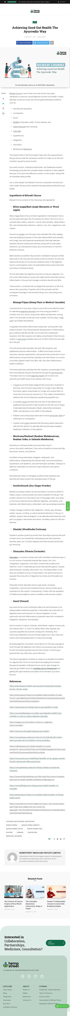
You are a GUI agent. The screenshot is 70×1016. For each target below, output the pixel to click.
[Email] (3, 113)
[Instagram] (29, 976)
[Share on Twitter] (3, 103)
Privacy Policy (44, 996)
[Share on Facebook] (3, 99)
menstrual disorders (14, 836)
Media (25, 993)
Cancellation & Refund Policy (50, 1000)
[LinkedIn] (60, 838)
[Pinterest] (3, 108)
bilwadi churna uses (34, 828)
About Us (26, 990)
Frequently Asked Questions (50, 990)
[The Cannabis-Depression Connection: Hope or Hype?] (35, 891)
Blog (34, 22)
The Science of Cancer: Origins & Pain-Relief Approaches (13, 903)
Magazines (7, 996)
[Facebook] (22, 976)
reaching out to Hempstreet (45, 668)
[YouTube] (35, 976)
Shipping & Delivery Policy (49, 1004)
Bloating (9, 832)
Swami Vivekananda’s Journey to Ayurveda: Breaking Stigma (56, 903)
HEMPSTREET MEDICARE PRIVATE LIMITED (40, 853)
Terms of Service (45, 993)
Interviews (7, 1000)
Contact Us (27, 1000)
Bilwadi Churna (11, 825)
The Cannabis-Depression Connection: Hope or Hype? (33, 2)
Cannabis (20, 832)
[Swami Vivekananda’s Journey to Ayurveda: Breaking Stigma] (56, 891)
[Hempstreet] (35, 11)
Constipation (32, 832)
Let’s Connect (51, 943)
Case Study (7, 990)
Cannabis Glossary (10, 1007)
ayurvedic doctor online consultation (20, 821)
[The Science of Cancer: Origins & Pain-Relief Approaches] (13, 891)
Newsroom (27, 996)
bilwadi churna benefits (31, 825)
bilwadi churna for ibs (14, 828)
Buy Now (6, 1004)
